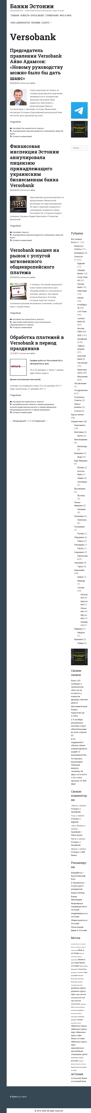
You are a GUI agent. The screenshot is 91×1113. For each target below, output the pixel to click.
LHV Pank (82, 311)
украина (81, 1061)
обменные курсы (79, 1026)
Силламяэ (82, 482)
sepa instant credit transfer (23, 322)
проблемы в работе (77, 1057)
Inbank (80, 298)
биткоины (74, 979)
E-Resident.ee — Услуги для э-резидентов (78, 886)
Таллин (80, 587)
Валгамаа (79, 432)
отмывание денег (79, 1054)
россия (74, 1060)
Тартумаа (78, 562)
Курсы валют (37, 15)
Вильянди (82, 446)
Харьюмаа (79, 570)
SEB (79, 335)
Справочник (52, 15)
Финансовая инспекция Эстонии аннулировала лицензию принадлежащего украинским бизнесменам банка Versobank (34, 165)
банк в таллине (81, 944)
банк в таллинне (76, 947)
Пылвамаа (79, 526)
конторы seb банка (76, 1013)
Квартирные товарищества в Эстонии (79, 906)
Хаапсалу (81, 520)
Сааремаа (79, 552)
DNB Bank (82, 291)
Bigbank (81, 263)
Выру (79, 457)
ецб (72, 1007)
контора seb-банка (79, 1007)
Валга (80, 435)
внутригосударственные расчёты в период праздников (33, 407)
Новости (24, 15)
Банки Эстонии (32, 6)
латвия (80, 1020)
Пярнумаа (79, 537)
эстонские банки (79, 1078)
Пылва (80, 533)
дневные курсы (78, 988)
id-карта (73, 944)
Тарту (80, 566)
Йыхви (80, 467)
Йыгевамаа (79, 488)
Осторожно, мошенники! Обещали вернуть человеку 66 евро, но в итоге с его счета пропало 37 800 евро (79, 771)
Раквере (81, 509)
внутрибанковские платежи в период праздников (33, 404)
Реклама (35, 22)
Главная (15, 15)
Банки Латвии (77, 893)
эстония (77, 1074)
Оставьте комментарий (22, 136)
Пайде (80, 643)
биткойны (74, 982)
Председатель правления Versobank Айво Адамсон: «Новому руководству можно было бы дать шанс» (36, 64)
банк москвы (83, 966)
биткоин (80, 975)
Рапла (80, 548)
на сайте (18, 1096)
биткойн (80, 979)
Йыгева (81, 495)
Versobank (17, 128)
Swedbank (82, 339)
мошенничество (76, 1023)
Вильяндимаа (80, 439)
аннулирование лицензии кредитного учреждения (33, 131)
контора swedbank (77, 1010)
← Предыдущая (18, 421)
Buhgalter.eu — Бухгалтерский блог (78, 875)
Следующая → (40, 421)
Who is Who (65, 15)
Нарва (80, 478)
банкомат (74, 969)
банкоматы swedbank (77, 972)
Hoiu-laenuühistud (20, 22)
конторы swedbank (77, 1016)
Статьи (77, 411)
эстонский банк (78, 1081)
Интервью (79, 253)
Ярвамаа (78, 639)
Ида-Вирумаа (80, 460)
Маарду (81, 580)
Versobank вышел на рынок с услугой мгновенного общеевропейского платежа (34, 261)
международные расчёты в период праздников (30, 410)
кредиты (73, 1020)
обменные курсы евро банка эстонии (78, 1035)
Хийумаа (78, 629)
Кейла (80, 577)
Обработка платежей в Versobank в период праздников (37, 342)
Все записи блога (29, 128)
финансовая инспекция (78, 1064)
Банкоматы (79, 425)
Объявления (80, 383)
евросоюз (83, 1004)
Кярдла (81, 632)
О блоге (45, 22)
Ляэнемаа (79, 516)
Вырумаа (78, 453)
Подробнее (15, 122)
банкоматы (82, 969)
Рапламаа (79, 544)
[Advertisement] (81, 64)
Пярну (80, 541)
